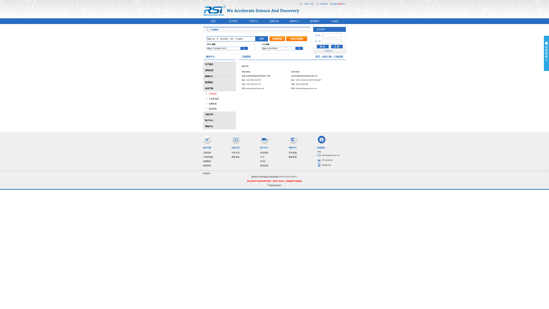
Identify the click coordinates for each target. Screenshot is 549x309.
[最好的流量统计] (274, 185)
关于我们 (233, 21)
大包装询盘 (214, 99)
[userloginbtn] (323, 46)
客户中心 (209, 120)
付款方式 (209, 114)
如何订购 (209, 88)
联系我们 (324, 4)
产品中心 (253, 21)
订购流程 (213, 94)
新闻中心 (294, 21)
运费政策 (213, 104)
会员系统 (264, 153)
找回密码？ (329, 51)
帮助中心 (209, 126)
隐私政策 (293, 157)
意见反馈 (264, 166)
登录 (312, 4)
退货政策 (213, 109)
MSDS (263, 161)
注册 (306, 4)
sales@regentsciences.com (255, 88)
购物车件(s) (339, 4)
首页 (213, 21)
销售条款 (236, 157)
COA (262, 157)
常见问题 (293, 153)
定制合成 (274, 21)
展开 (546, 53)
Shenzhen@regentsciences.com (306, 88)
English (335, 21)
